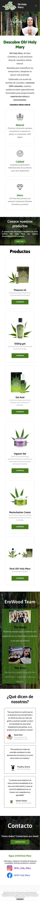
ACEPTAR (20, 899)
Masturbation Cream (20, 512)
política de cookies (20, 896)
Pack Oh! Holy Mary (20, 568)
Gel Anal (20, 397)
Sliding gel (19, 343)
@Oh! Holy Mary (22, 875)
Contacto (20, 825)
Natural (20, 125)
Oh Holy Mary (22, 6)
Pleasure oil (20, 290)
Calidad (20, 161)
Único (20, 195)
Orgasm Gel (20, 453)
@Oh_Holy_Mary (22, 868)
